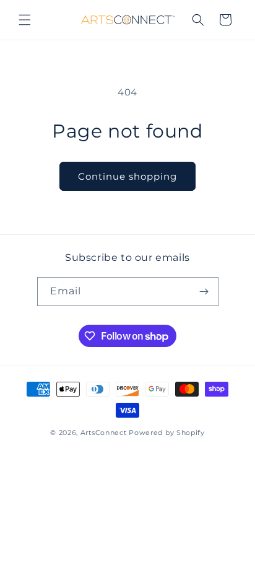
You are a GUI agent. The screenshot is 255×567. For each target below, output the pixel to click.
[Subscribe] (204, 291)
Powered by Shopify (167, 432)
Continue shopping (127, 176)
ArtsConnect (103, 432)
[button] (24, 19)
